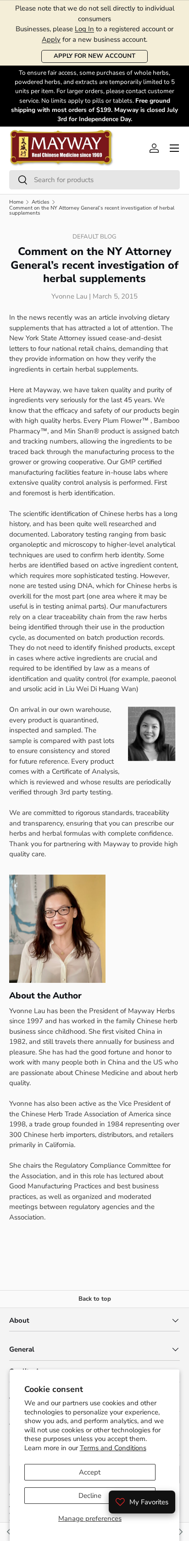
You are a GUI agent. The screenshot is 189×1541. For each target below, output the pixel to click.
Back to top (94, 1299)
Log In (84, 28)
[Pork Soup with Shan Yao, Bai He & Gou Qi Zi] (179, 1532)
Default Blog (94, 237)
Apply (51, 39)
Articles (41, 202)
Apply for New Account (94, 56)
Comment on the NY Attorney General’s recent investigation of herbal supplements (91, 210)
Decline (89, 1495)
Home (16, 202)
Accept (89, 1472)
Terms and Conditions (113, 1447)
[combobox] (94, 179)
